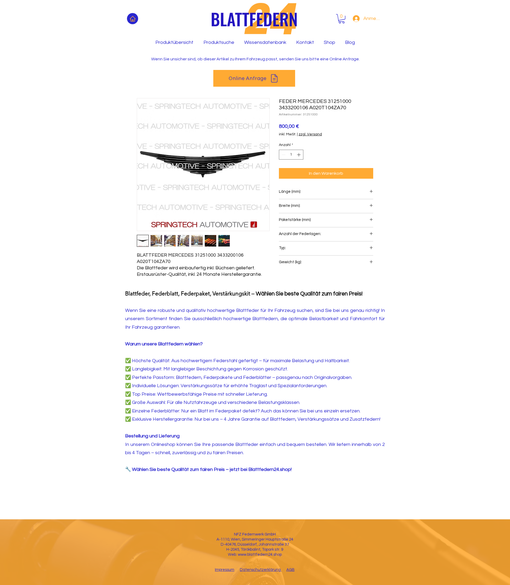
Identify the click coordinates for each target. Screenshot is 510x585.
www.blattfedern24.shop (260, 555)
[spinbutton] (291, 154)
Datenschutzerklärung (261, 570)
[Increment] (299, 154)
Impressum (224, 570)
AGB (290, 570)
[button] (341, 18)
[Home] (132, 18)
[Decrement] (283, 154)
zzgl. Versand (310, 134)
